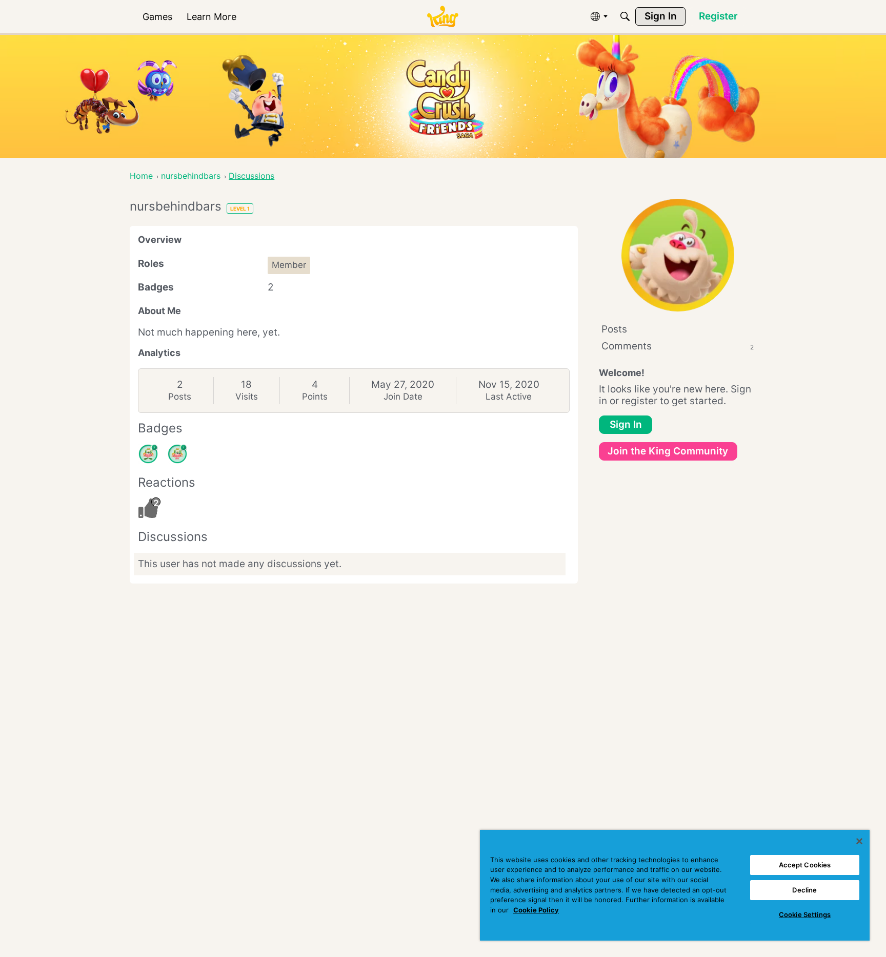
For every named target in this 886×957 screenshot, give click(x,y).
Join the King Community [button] (668, 451)
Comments (677, 346)
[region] (675, 885)
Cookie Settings (805, 914)
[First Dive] (177, 454)
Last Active (509, 396)
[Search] (625, 16)
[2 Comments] (148, 454)
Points (315, 396)
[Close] (859, 841)
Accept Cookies (805, 865)
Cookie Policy (536, 910)
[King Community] (442, 17)
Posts (179, 396)
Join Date (403, 396)
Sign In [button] (626, 424)
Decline (804, 890)
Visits (246, 396)
